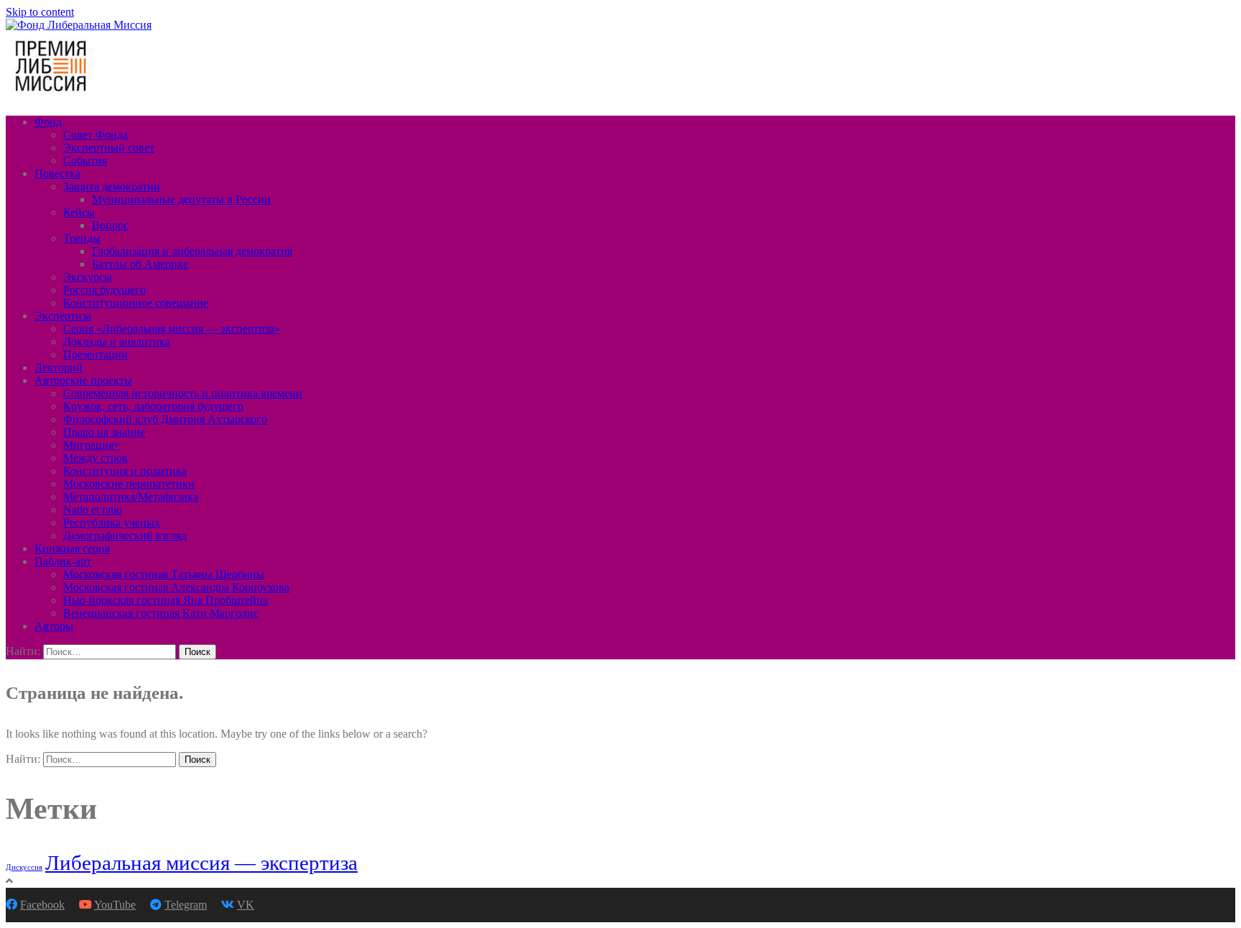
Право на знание (104, 432)
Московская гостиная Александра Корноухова (176, 587)
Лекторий (58, 367)
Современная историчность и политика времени (182, 393)
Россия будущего (104, 290)
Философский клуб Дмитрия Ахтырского (165, 419)
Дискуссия (24, 867)
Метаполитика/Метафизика (130, 497)
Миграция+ (91, 445)
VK (245, 905)
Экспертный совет (108, 147)
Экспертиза (62, 316)
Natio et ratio (92, 510)
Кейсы (79, 212)
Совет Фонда (95, 135)
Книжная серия (72, 548)
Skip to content (40, 12)
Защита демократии (111, 186)
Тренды (82, 238)
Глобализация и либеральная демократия (192, 251)
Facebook (42, 905)
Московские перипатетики (129, 484)
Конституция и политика (125, 471)
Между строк (95, 458)
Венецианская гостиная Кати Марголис (161, 613)
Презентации (95, 354)
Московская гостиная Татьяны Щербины (163, 574)
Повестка (57, 173)
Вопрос (110, 225)
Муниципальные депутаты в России (181, 199)
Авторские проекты (83, 380)
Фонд (48, 122)
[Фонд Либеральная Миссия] (79, 25)
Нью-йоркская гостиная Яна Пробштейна (165, 600)
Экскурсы (87, 277)
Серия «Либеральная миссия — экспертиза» (171, 329)
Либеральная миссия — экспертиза (201, 862)
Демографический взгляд (125, 535)
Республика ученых (111, 522)
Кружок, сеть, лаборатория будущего (153, 406)
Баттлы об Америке (140, 264)
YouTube (115, 905)
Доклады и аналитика (116, 341)
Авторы (53, 626)
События (85, 160)
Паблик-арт (62, 561)
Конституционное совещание (135, 303)
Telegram (185, 905)
